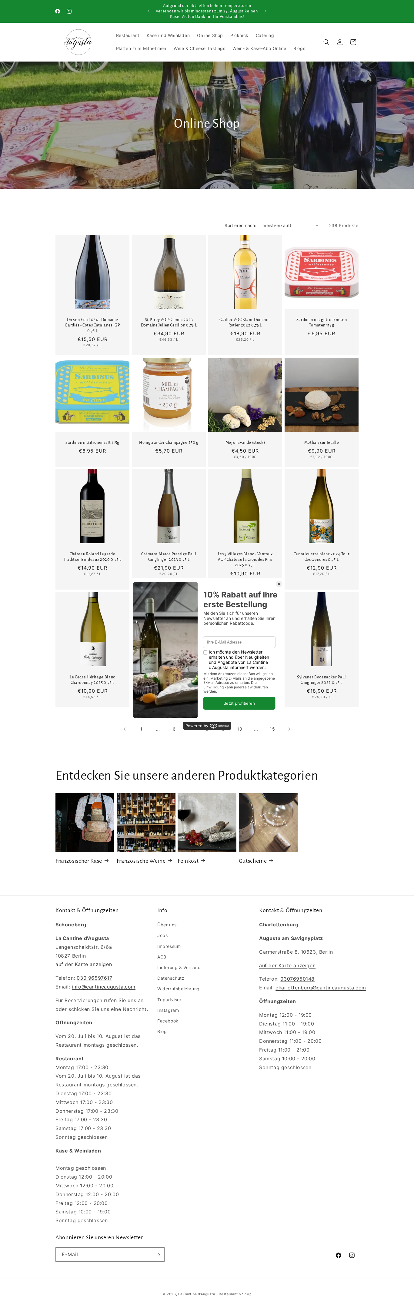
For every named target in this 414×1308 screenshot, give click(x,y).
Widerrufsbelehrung (178, 988)
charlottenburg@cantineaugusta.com (320, 988)
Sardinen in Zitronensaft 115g (92, 442)
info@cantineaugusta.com (103, 987)
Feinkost (188, 861)
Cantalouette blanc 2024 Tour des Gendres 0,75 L (321, 557)
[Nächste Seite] (288, 729)
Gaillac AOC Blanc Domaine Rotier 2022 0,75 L (245, 322)
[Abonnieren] (157, 1255)
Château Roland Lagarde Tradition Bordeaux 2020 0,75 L (93, 557)
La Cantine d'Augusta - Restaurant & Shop (215, 1294)
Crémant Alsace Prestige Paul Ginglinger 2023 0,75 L (168, 557)
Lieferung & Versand (179, 967)
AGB (161, 956)
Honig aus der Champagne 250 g (169, 442)
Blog (162, 1031)
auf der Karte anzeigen (83, 964)
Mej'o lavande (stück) (245, 442)
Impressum (169, 945)
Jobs (162, 935)
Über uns (167, 924)
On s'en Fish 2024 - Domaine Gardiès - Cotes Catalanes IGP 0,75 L (92, 325)
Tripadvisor (169, 999)
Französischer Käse (78, 861)
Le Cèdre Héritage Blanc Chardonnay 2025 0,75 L (92, 680)
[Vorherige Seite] (125, 729)
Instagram (168, 1009)
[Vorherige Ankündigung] (148, 11)
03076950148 (297, 979)
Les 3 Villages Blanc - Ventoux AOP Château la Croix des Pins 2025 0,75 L (245, 559)
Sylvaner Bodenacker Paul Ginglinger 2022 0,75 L (321, 680)
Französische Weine (141, 861)
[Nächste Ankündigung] (265, 11)
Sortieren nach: (240, 225)
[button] (326, 42)
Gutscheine (253, 861)
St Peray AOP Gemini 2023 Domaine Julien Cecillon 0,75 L (169, 322)
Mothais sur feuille (321, 442)
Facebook (168, 1020)
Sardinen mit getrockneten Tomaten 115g (321, 322)
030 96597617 (94, 978)
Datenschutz (171, 978)
